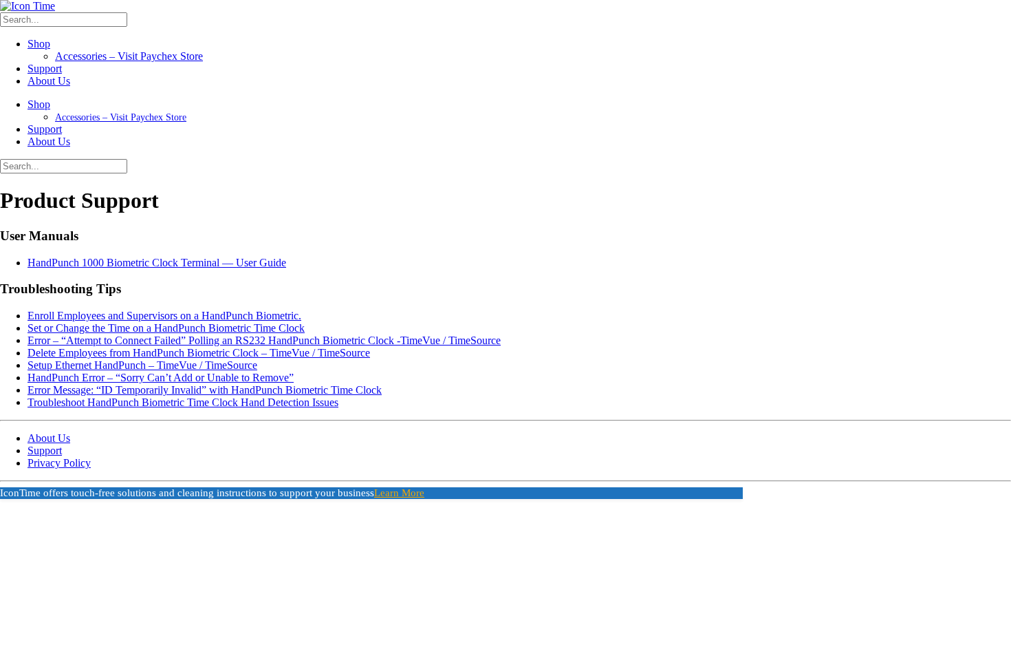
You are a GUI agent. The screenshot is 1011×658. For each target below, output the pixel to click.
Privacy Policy (59, 463)
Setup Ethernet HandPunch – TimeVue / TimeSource (142, 365)
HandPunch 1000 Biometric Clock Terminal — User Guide (157, 262)
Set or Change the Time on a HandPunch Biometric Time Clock (166, 328)
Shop (39, 44)
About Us (49, 81)
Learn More (399, 492)
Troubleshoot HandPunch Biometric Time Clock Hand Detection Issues (183, 402)
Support (45, 68)
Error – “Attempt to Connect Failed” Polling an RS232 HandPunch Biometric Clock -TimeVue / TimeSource (264, 340)
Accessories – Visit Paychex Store (129, 56)
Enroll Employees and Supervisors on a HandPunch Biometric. (164, 315)
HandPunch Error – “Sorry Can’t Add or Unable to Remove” (161, 377)
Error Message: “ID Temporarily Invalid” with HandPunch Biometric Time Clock (205, 390)
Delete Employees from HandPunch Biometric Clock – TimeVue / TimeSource (199, 353)
